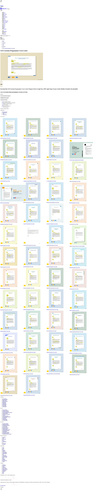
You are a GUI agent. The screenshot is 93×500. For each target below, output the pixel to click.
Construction (4, 441)
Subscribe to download (4, 99)
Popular (3, 461)
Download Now (2, 485)
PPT (3, 449)
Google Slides (4, 453)
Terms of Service (5, 469)
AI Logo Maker (4, 409)
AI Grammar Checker (5, 433)
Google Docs (4, 451)
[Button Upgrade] (1, 39)
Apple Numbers (4, 456)
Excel (3, 448)
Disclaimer (4, 470)
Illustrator (3, 458)
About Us (3, 464)
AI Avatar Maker (5, 428)
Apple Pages (4, 455)
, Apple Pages (4, 114)
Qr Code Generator (5, 423)
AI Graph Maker (4, 420)
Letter (3, 44)
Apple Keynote (4, 457)
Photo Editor (4, 404)
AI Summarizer (4, 431)
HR (2, 439)
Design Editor (4, 400)
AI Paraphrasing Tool (5, 430)
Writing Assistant (5, 401)
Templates (3, 42)
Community (4, 465)
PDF (3, 454)
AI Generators (4, 398)
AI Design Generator (5, 411)
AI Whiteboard (4, 417)
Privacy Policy (4, 468)
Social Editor (4, 405)
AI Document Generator (6, 414)
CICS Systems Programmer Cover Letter (8, 48)
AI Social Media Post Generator (7, 412)
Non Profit (4, 443)
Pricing (3, 466)
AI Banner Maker (5, 413)
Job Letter (3, 46)
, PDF (3, 113)
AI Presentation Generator (6, 416)
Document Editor (5, 399)
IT (2, 442)
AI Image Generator (5, 410)
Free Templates (4, 460)
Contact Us (4, 467)
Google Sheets (4, 452)
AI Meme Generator (5, 424)
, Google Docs (4, 112)
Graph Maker (4, 406)
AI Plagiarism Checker (5, 432)
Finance (3, 440)
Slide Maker (4, 402)
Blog (3, 472)
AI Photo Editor (4, 419)
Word (3, 447)
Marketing (3, 437)
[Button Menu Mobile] (1, 0)
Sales (3, 438)
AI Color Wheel (4, 426)
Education (3, 444)
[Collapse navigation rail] (8, 9)
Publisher (3, 450)
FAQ (3, 473)
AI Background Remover (6, 429)
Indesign (3, 459)
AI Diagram (4, 418)
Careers (3, 471)
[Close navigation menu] (1, 10)
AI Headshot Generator (5, 425)
